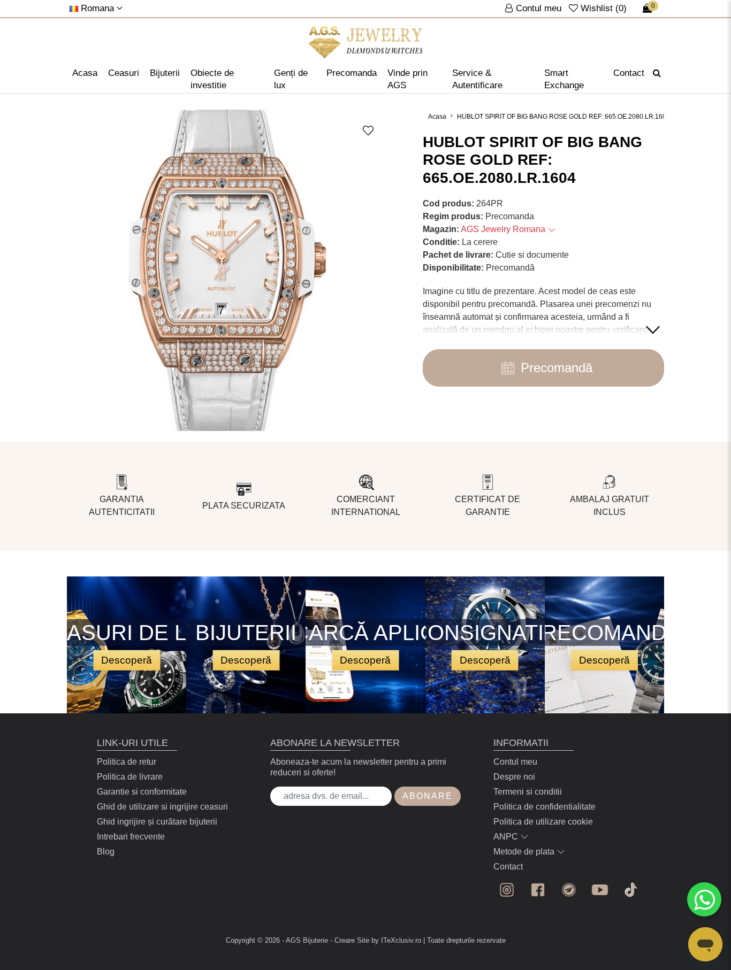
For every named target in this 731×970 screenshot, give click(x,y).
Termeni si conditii (527, 791)
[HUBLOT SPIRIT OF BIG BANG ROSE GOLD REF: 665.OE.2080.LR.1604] (366, 42)
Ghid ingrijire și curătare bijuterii (157, 821)
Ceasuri (123, 73)
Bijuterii (165, 73)
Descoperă (126, 659)
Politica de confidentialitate (544, 806)
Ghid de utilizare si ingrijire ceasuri (162, 806)
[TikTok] (631, 889)
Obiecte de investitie (212, 79)
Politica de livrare (130, 776)
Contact (628, 73)
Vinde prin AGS (407, 79)
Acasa (84, 73)
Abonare (427, 795)
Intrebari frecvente (131, 836)
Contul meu (515, 761)
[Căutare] (657, 73)
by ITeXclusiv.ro (396, 940)
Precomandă (556, 367)
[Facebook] (537, 889)
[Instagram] (506, 889)
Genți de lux (291, 79)
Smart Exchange (564, 79)
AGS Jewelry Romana (504, 229)
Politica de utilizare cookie (543, 821)
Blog (106, 851)
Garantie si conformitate (142, 791)
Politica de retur (126, 761)
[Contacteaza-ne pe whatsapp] (704, 899)
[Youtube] (600, 889)
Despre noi (514, 776)
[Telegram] (568, 889)
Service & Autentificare (477, 79)
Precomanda (351, 73)
